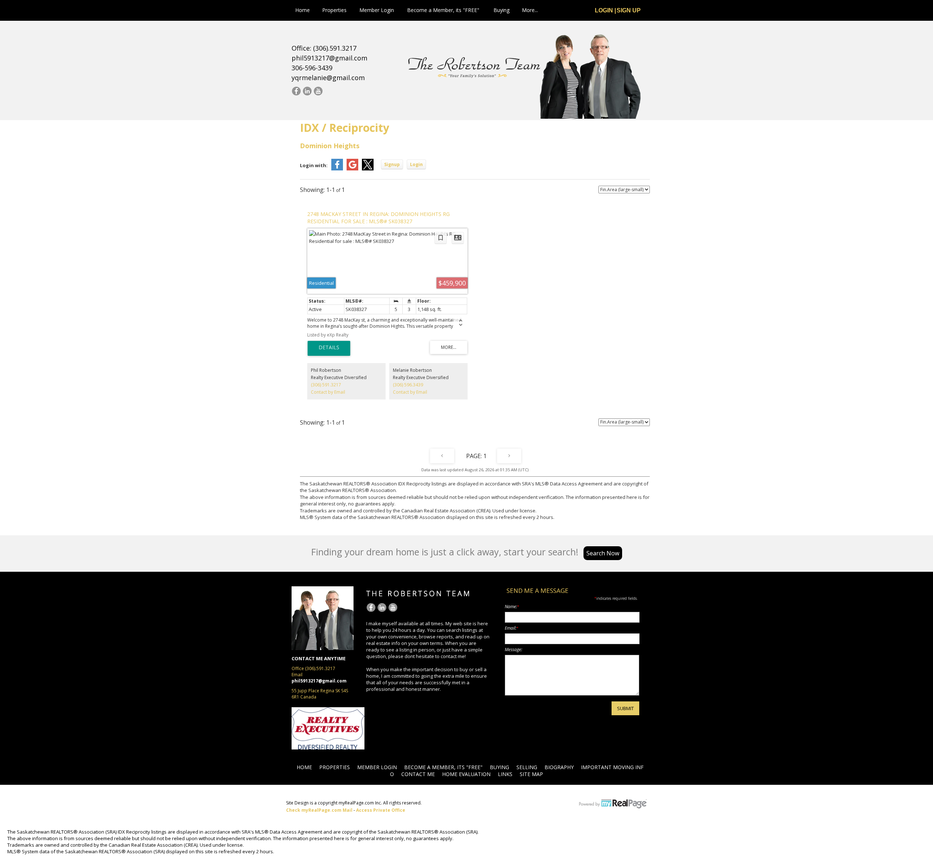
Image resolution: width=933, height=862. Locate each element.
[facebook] (296, 91)
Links (505, 774)
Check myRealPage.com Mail (319, 810)
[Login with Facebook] (337, 168)
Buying (501, 10)
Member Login (376, 10)
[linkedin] (307, 91)
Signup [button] (392, 164)
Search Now (602, 553)
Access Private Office (380, 810)
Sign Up (629, 10)
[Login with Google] (352, 168)
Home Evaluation (466, 774)
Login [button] (416, 164)
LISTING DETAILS (329, 348)
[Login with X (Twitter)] (368, 168)
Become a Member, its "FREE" (443, 10)
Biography (559, 767)
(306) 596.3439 (408, 385)
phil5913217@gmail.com (329, 58)
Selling (526, 767)
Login (604, 10)
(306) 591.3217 (326, 385)
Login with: (314, 165)
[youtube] (318, 91)
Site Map (531, 774)
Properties (334, 10)
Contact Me (418, 774)
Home (302, 10)
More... (530, 10)
